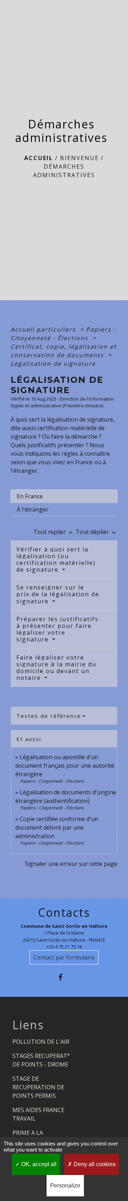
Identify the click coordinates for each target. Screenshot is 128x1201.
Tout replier (53, 532)
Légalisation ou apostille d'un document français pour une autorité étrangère (64, 765)
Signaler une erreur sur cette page (71, 864)
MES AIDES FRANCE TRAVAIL (38, 1114)
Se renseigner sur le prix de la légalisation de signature (57, 594)
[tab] (64, 496)
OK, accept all (38, 1164)
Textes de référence (48, 715)
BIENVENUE (79, 158)
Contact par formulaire (64, 957)
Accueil (38, 158)
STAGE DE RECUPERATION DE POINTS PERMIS (38, 1087)
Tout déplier (96, 532)
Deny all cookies (94, 1164)
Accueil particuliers (44, 329)
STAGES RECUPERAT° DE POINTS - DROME (41, 1060)
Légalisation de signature (53, 363)
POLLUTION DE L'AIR (40, 1042)
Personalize (65, 1186)
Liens (28, 1025)
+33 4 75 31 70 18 (64, 946)
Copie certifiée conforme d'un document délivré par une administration (56, 827)
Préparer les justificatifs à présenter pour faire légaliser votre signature (57, 629)
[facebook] (64, 977)
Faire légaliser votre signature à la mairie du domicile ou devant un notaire (56, 668)
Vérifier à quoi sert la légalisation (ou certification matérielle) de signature (56, 559)
